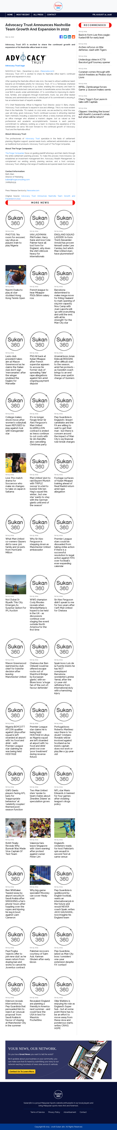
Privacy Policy (54, 1112)
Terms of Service (37, 1112)
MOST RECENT (23, 15)
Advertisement (70, 1112)
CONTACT (51, 15)
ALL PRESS (38, 15)
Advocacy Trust (32, 138)
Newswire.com (47, 71)
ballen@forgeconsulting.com (17, 179)
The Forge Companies (14, 153)
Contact (83, 1112)
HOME (10, 15)
